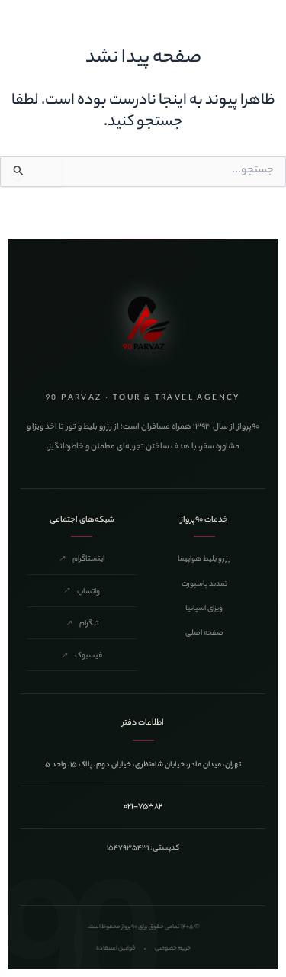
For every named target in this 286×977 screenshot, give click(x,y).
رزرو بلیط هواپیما (204, 559)
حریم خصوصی (173, 948)
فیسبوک (81, 656)
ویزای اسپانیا (204, 609)
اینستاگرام (81, 559)
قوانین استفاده (115, 948)
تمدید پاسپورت (204, 584)
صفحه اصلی (204, 633)
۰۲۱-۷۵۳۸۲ (143, 807)
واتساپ (81, 592)
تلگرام (82, 624)
